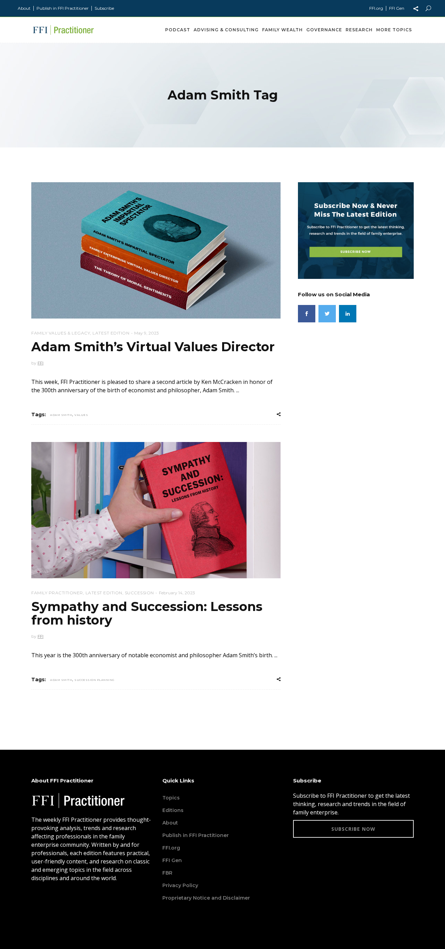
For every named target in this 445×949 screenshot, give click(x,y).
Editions (173, 810)
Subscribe (104, 8)
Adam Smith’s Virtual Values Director (153, 346)
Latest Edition (110, 333)
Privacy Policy (180, 885)
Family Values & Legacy (60, 333)
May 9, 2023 (146, 333)
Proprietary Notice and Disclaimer (206, 898)
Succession (139, 592)
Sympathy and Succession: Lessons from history (146, 613)
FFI (40, 362)
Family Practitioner (57, 592)
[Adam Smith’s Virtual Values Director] (156, 250)
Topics (171, 798)
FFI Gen (396, 8)
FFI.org (376, 8)
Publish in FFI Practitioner (63, 8)
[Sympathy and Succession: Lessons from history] (156, 510)
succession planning (94, 680)
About (24, 8)
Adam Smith (61, 415)
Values (81, 415)
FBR (167, 873)
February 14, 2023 (177, 592)
